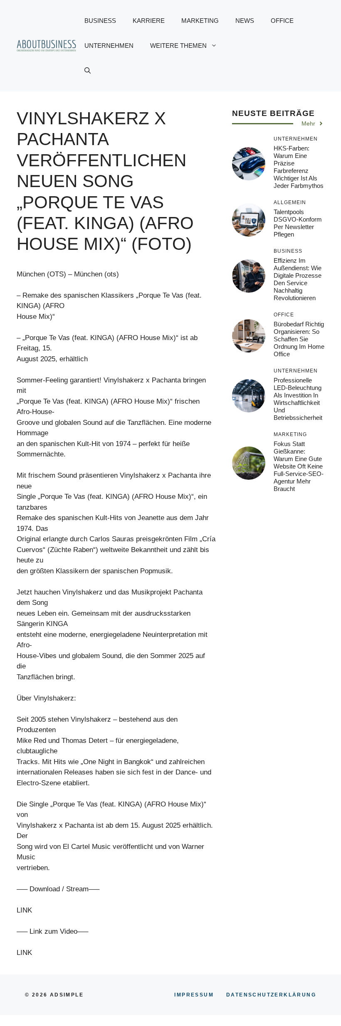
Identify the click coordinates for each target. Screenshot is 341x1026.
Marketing (200, 20)
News (244, 20)
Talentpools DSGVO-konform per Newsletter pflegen (298, 223)
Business (100, 20)
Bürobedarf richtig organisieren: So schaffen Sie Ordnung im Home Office (299, 339)
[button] (87, 70)
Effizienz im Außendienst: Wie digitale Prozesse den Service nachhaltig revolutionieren (297, 279)
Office (282, 20)
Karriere (149, 20)
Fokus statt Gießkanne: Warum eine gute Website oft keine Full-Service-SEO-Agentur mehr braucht (299, 466)
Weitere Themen (178, 45)
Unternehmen (108, 45)
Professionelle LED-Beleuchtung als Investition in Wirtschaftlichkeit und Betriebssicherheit (298, 399)
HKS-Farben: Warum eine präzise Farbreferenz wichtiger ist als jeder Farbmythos (299, 167)
